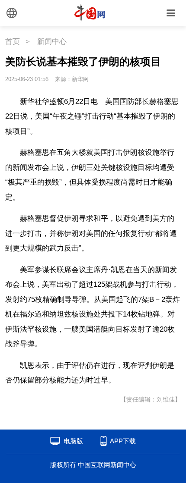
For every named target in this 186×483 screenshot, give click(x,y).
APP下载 (123, 441)
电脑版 (73, 441)
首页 (12, 42)
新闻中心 (52, 42)
